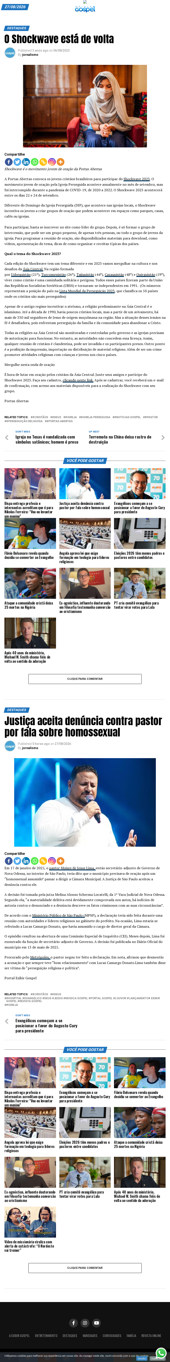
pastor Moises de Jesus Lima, (72, 867)
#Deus (56, 417)
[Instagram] (52, 162)
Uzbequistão (21, 274)
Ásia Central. (33, 269)
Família (131, 1335)
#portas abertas (59, 421)
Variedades (90, 1335)
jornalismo (30, 54)
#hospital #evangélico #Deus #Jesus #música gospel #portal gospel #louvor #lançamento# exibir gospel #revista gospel (83, 1000)
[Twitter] (17, 162)
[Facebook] (9, 162)
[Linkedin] (26, 162)
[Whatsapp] (35, 162)
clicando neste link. (78, 380)
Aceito (142, 1358)
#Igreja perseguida (95, 417)
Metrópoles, (40, 957)
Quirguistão (145, 274)
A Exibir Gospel (19, 1335)
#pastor (151, 417)
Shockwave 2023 (137, 178)
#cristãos (40, 417)
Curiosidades (112, 1335)
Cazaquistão (114, 274)
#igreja (71, 417)
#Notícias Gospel (127, 417)
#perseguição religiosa (24, 421)
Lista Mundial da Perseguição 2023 (87, 290)
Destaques (70, 1335)
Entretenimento (46, 1335)
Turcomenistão (53, 274)
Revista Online (151, 1335)
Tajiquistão (85, 274)
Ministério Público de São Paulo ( (58, 915)
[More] (60, 162)
